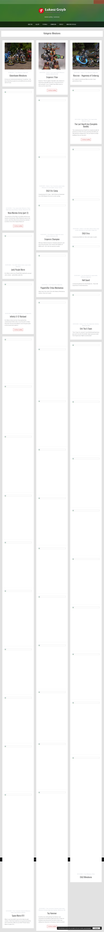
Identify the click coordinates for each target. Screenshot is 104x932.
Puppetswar (54, 284)
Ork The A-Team (86, 328)
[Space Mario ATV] (18, 850)
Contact (61, 24)
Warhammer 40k (54, 74)
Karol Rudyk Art (87, 275)
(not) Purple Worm (18, 269)
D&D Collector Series (91, 228)
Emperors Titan (52, 77)
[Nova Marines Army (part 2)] (18, 148)
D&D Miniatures (86, 877)
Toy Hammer (52, 913)
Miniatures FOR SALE (71, 24)
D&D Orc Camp (52, 190)
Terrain (56, 187)
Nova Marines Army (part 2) (18, 212)
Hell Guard (86, 280)
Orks (87, 324)
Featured (56, 908)
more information (87, 928)
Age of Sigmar (85, 119)
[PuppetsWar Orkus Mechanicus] (52, 268)
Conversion (55, 186)
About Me (30, 24)
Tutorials (44, 24)
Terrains (60, 187)
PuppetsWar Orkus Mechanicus (52, 287)
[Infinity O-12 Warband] (18, 296)
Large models (56, 72)
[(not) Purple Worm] (18, 248)
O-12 (24, 313)
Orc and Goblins (50, 187)
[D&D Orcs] (85, 212)
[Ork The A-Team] (85, 307)
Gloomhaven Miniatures (18, 75)
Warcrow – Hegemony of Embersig (86, 75)
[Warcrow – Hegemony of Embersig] (85, 56)
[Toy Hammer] (52, 848)
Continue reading (52, 90)
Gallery (37, 24)
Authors (48, 72)
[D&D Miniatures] (85, 814)
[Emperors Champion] (52, 218)
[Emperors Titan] (52, 56)
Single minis (25, 72)
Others (88, 121)
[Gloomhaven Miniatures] (18, 56)
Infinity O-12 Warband (18, 316)
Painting (45, 910)
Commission (53, 24)
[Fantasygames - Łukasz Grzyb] (52, 10)
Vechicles (48, 74)
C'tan (16, 72)
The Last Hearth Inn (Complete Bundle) (86, 125)
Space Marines (14, 209)
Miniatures (20, 72)
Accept (96, 928)
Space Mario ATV (18, 915)
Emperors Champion (51, 239)
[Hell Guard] (85, 259)
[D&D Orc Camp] (52, 169)
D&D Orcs (86, 233)
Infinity (16, 313)
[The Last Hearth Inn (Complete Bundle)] (85, 102)
